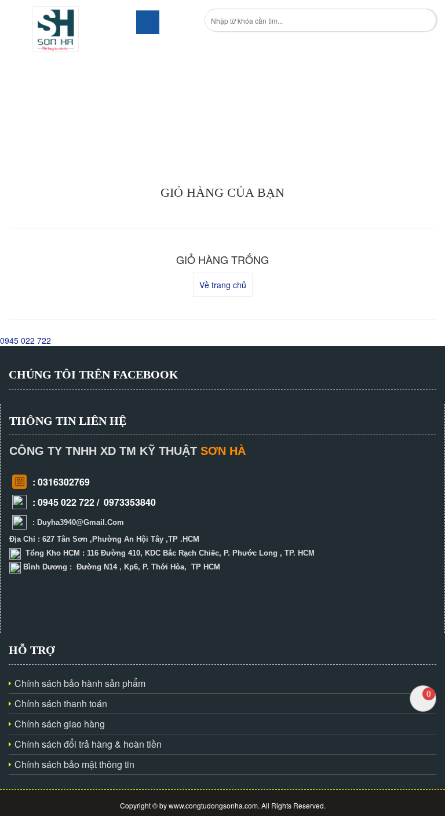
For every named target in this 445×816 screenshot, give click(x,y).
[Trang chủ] (55, 28)
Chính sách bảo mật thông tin (74, 764)
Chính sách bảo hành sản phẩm (79, 683)
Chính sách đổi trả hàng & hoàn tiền (88, 744)
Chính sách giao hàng (59, 723)
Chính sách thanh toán (60, 703)
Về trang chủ (222, 285)
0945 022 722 (25, 340)
